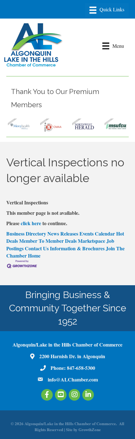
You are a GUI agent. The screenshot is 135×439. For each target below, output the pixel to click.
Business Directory (26, 233)
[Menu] (107, 10)
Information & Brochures (77, 248)
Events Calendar (97, 233)
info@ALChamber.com (73, 379)
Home (34, 255)
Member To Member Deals (48, 240)
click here (31, 223)
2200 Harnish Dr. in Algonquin (72, 356)
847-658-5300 (81, 367)
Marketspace (91, 240)
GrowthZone (89, 429)
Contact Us (37, 248)
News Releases (62, 233)
